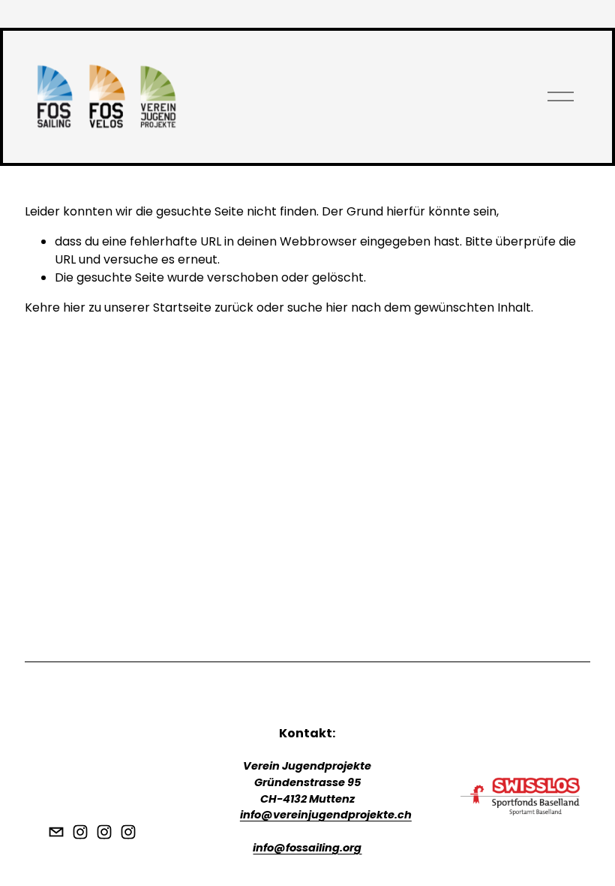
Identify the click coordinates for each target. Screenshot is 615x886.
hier (74, 307)
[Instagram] (80, 831)
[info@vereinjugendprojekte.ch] (56, 831)
